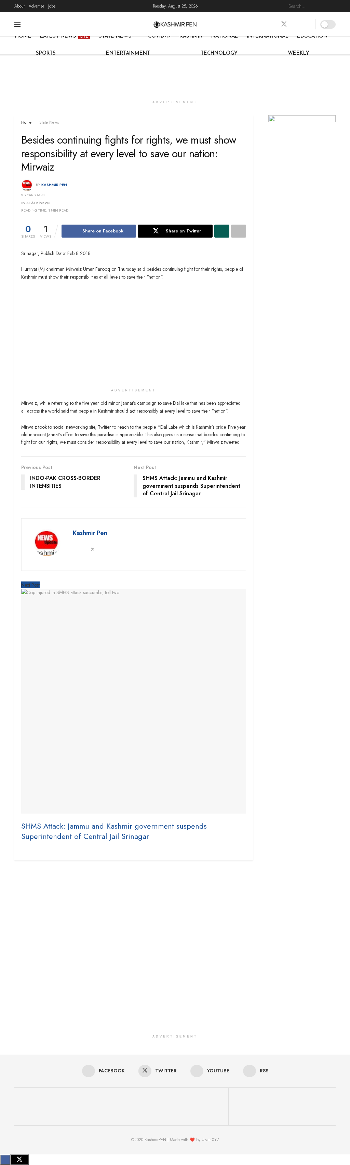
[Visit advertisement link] (302, 137)
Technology (219, 53)
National (224, 36)
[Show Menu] (17, 24)
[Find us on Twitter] (284, 24)
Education (312, 36)
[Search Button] (332, 6)
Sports (46, 53)
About (19, 6)
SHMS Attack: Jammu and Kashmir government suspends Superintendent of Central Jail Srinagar (114, 831)
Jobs (51, 6)
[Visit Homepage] (175, 24)
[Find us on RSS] (308, 24)
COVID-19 (159, 36)
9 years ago (32, 195)
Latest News (64, 36)
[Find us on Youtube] (296, 24)
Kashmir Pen (54, 184)
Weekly (298, 53)
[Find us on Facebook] (271, 24)
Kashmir (190, 36)
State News (115, 36)
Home (23, 36)
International (267, 36)
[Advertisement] (175, 74)
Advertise (36, 6)
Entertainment (128, 53)
